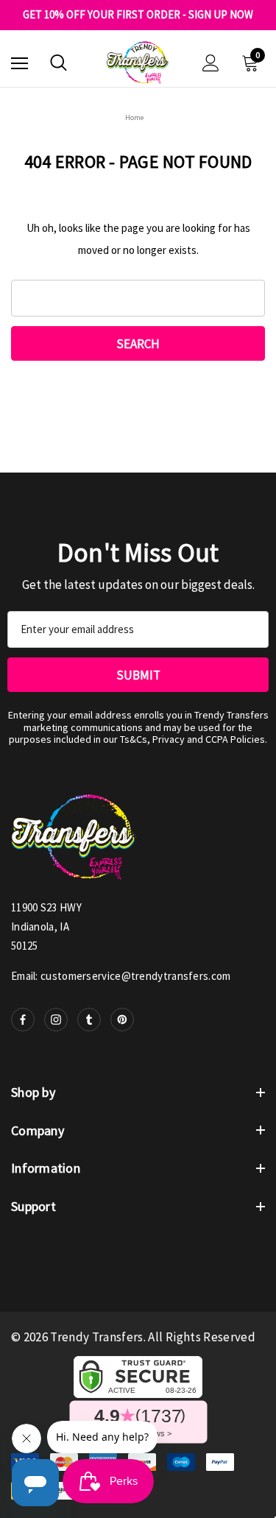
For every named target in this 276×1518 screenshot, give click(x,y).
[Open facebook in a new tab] (23, 1019)
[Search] (58, 62)
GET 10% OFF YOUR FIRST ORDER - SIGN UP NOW (138, 14)
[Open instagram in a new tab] (56, 1019)
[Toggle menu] (19, 62)
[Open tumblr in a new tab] (89, 1019)
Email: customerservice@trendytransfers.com (121, 976)
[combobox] (138, 298)
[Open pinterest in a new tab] (122, 1019)
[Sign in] (210, 62)
